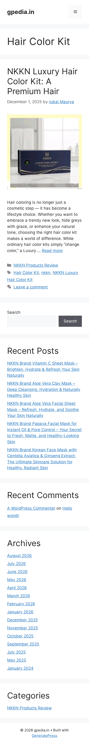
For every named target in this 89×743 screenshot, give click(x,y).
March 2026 (18, 595)
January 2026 (20, 612)
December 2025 (22, 620)
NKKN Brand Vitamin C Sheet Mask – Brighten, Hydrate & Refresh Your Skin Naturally (43, 369)
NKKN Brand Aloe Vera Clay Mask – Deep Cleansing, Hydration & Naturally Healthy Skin (43, 389)
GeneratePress (44, 735)
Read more (52, 250)
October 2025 (20, 636)
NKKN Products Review (36, 265)
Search (13, 312)
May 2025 (16, 660)
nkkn (45, 272)
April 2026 (17, 587)
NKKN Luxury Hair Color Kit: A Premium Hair (42, 81)
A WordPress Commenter (31, 508)
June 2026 (17, 571)
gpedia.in (20, 11)
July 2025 (16, 652)
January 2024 (20, 668)
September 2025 (23, 644)
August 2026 (19, 555)
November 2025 (22, 628)
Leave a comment (31, 287)
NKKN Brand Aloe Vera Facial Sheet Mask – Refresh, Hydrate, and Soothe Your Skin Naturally (43, 409)
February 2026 (21, 603)
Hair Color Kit (26, 272)
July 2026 (16, 563)
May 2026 (16, 579)
